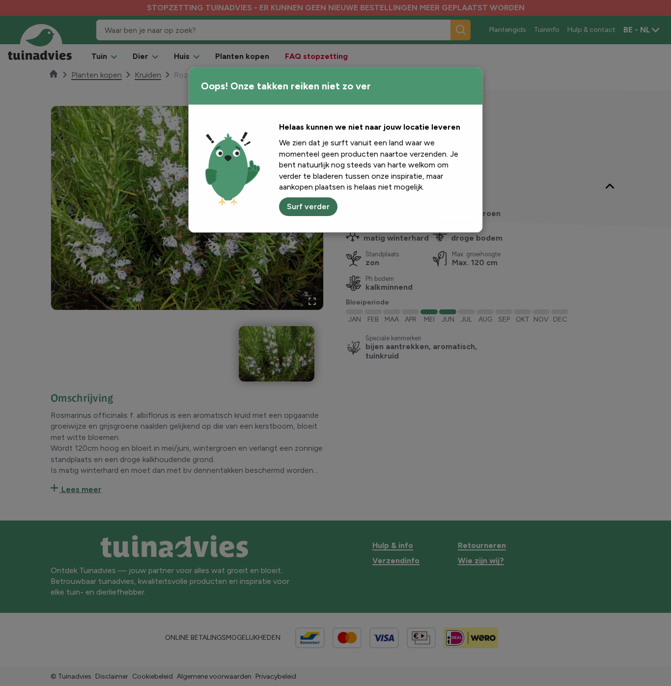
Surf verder (308, 206)
